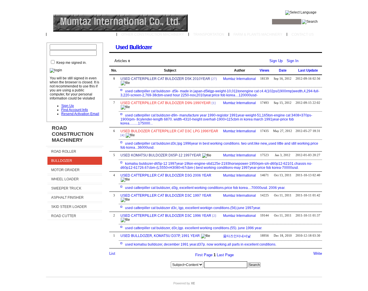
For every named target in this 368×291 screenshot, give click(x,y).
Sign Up (67, 106)
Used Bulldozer (134, 47)
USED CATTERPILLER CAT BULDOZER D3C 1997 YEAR (165, 196)
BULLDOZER (61, 161)
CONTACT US (303, 34)
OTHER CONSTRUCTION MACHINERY (152, 34)
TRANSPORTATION (208, 34)
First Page (203, 255)
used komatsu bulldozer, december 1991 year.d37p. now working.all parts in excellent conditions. (200, 244)
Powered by (184, 283)
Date (283, 70)
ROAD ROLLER (63, 152)
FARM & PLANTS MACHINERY (257, 34)
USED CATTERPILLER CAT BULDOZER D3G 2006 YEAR (165, 175)
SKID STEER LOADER (69, 207)
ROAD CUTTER (63, 216)
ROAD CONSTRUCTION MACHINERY (81, 34)
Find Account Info (74, 110)
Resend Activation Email (80, 114)
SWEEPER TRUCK (66, 188)
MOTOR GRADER (65, 170)
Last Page (225, 255)
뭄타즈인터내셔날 (237, 236)
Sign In (292, 61)
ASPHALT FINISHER (67, 198)
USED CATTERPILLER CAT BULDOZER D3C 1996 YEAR (165, 216)
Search (254, 265)
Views (264, 70)
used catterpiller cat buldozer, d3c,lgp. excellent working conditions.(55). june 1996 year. (193, 228)
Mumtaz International (239, 79)
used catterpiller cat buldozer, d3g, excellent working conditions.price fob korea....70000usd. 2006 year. (205, 188)
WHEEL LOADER (65, 179)
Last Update (308, 70)
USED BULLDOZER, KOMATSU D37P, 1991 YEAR (160, 236)
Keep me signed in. (71, 63)
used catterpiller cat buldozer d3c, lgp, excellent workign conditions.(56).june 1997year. (193, 208)
